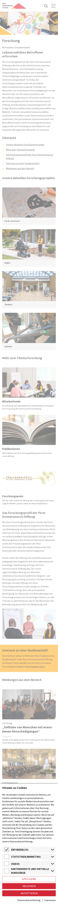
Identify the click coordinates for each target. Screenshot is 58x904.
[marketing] (6, 858)
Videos (15, 864)
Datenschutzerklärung (21, 841)
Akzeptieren (29, 893)
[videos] (6, 865)
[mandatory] (6, 850)
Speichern (29, 879)
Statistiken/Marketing (26, 856)
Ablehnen (29, 886)
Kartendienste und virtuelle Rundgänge (30, 871)
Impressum (50, 900)
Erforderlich (19, 849)
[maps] (6, 872)
